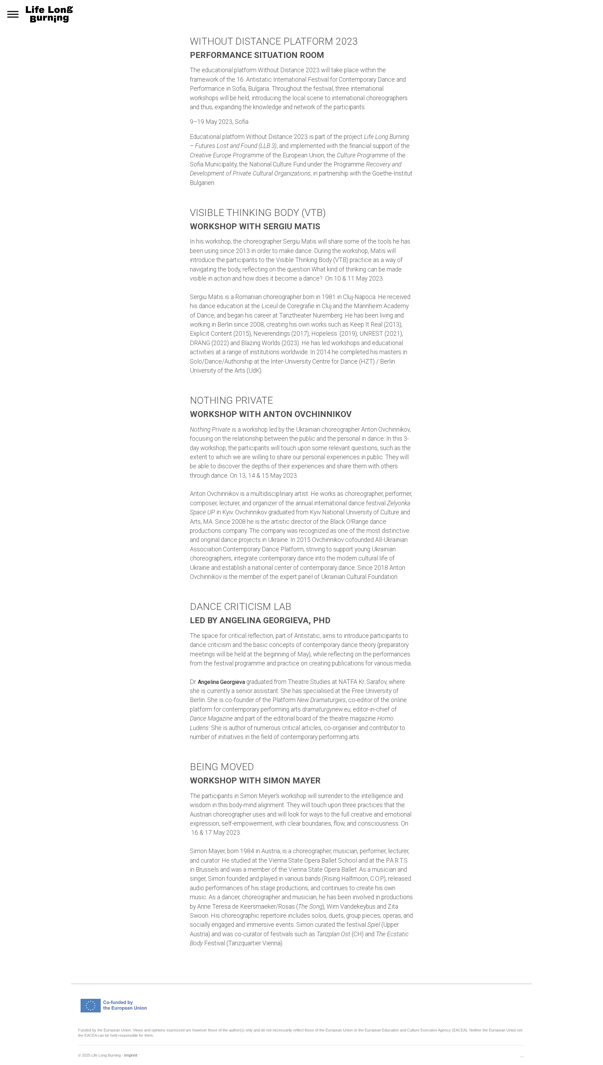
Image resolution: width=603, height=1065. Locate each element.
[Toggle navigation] (13, 14)
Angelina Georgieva (221, 682)
